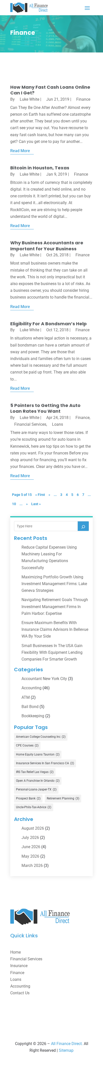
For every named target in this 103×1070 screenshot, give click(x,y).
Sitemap (66, 1050)
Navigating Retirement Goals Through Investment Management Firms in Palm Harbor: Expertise (55, 606)
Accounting (32, 688)
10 (14, 504)
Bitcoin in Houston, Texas (39, 168)
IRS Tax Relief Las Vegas (35, 772)
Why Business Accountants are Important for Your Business (46, 246)
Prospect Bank (28, 798)
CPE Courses (27, 745)
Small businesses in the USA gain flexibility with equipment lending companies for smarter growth (52, 652)
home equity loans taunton (38, 754)
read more (20, 150)
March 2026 (32, 865)
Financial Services (30, 424)
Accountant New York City (44, 678)
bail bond (30, 706)
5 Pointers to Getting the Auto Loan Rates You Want (45, 408)
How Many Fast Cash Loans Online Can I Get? (50, 90)
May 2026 (30, 856)
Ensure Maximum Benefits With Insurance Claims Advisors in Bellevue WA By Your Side (55, 629)
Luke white (29, 99)
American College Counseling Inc (41, 736)
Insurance (19, 965)
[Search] (83, 526)
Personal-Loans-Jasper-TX (36, 789)
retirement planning (63, 798)
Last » (36, 504)
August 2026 (33, 828)
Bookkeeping (33, 715)
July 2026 (30, 837)
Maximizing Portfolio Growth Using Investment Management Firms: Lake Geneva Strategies (54, 584)
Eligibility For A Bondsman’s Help (48, 324)
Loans (57, 424)
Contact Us (20, 993)
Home (15, 952)
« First (40, 495)
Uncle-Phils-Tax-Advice (33, 807)
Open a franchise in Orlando (38, 780)
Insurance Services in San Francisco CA (45, 763)
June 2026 (31, 846)
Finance (83, 99)
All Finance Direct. (67, 1043)
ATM (26, 697)
